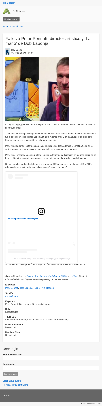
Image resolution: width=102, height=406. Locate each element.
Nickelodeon (48, 288)
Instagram (42, 276)
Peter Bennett (11, 288)
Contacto (7, 395)
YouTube (74, 276)
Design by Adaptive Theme (91, 404)
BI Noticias (19, 11)
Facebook (31, 276)
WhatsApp (53, 276)
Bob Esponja (26, 288)
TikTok (64, 276)
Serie (37, 288)
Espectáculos (16, 26)
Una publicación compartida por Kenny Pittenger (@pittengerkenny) (41, 258)
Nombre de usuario (12, 354)
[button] (11, 19)
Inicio (5, 26)
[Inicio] (8, 11)
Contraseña (8, 364)
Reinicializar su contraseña (15, 385)
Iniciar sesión (9, 3)
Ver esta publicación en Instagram (23, 218)
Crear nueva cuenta (12, 381)
